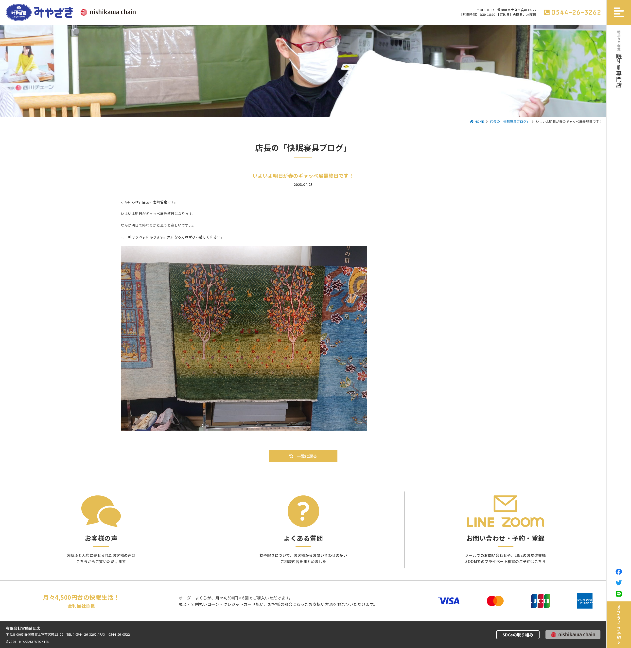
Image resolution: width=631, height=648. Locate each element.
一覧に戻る (307, 456)
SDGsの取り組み (518, 635)
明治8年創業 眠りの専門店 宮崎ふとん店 (39, 12)
